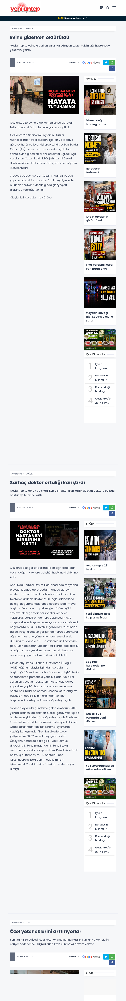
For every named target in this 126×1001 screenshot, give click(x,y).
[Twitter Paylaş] (106, 62)
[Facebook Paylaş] (112, 68)
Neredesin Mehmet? (72, 18)
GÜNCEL (30, 28)
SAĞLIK (29, 473)
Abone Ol (74, 62)
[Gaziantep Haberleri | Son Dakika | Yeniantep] (25, 7)
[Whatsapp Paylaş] (112, 62)
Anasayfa (17, 28)
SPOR (28, 922)
